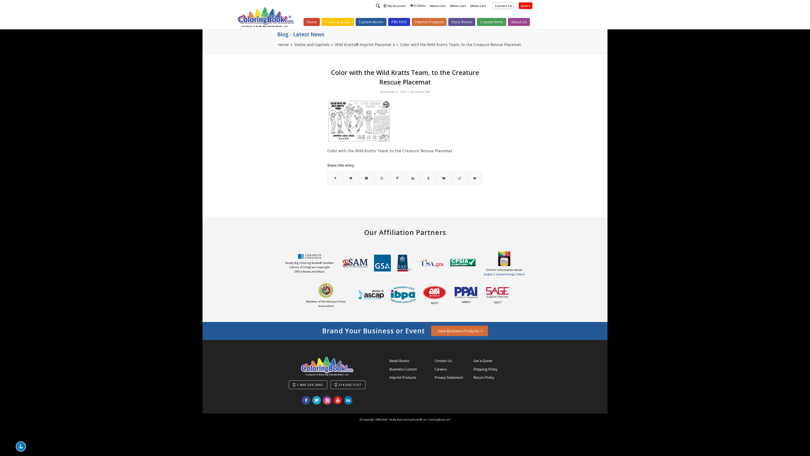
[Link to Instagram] (327, 400)
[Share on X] (350, 178)
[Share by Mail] (474, 178)
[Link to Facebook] (306, 400)
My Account (396, 6)
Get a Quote (482, 360)
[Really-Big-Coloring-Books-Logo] (265, 17)
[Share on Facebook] (335, 178)
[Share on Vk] (443, 178)
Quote (526, 6)
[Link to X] (316, 400)
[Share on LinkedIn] (412, 178)
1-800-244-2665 (310, 385)
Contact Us (503, 6)
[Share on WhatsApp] (381, 178)
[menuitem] (394, 6)
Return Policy (483, 377)
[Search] (378, 5)
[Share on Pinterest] (397, 178)
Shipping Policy (485, 369)
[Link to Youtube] (337, 400)
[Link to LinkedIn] (348, 400)
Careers (441, 369)
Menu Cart (438, 6)
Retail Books (399, 360)
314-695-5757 (349, 385)
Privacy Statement (449, 377)
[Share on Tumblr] (428, 178)
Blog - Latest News (300, 34)
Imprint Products (402, 377)
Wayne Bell (422, 92)
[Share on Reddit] (459, 178)
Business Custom (403, 369)
